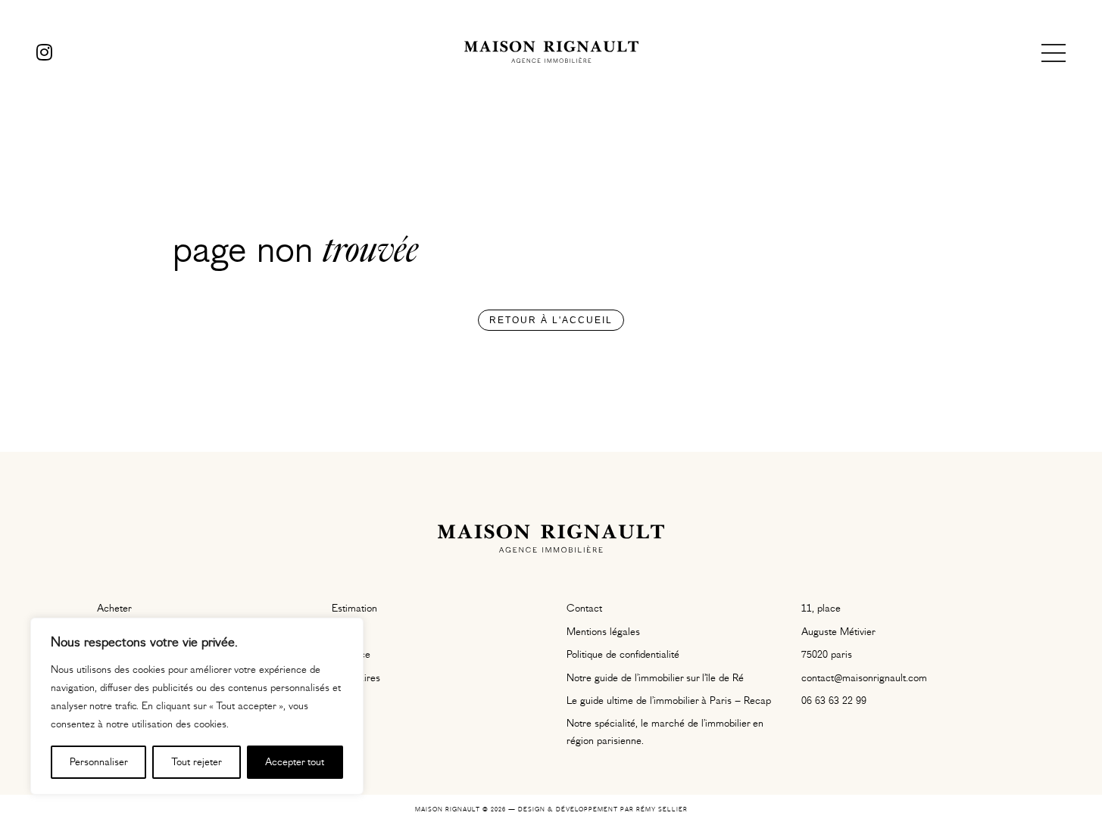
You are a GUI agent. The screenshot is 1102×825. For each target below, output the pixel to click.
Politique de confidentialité (623, 655)
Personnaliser (99, 762)
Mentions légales (603, 632)
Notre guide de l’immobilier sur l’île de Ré (655, 678)
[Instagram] (44, 53)
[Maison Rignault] (551, 53)
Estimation (354, 608)
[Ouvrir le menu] (1053, 53)
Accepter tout (294, 762)
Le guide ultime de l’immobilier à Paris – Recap (669, 701)
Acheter (114, 608)
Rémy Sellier (662, 809)
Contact (584, 608)
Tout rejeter (196, 762)
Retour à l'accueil (551, 320)
